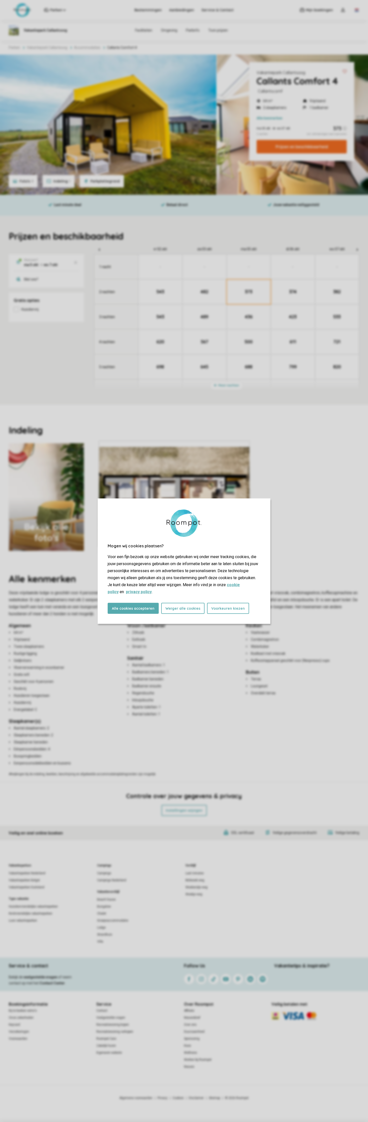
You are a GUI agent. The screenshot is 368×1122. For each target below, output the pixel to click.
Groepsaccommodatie (112, 920)
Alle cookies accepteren (133, 608)
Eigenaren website (109, 1052)
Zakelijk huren (106, 1045)
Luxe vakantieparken (23, 920)
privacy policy (139, 591)
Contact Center (52, 983)
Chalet (101, 913)
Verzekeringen (19, 1031)
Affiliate (189, 1010)
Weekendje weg (197, 887)
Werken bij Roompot (198, 1059)
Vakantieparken (20, 865)
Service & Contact (218, 10)
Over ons (190, 1024)
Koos (187, 1045)
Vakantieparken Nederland (27, 873)
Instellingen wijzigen (184, 810)
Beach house (106, 899)
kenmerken (269, 118)
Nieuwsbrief (192, 1017)
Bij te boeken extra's (23, 1010)
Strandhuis (104, 934)
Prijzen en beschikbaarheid (302, 146)
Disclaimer (196, 1098)
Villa (100, 941)
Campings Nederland (111, 880)
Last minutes (195, 873)
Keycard (14, 1024)
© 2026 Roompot (237, 1098)
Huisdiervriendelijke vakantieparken (33, 906)
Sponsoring (192, 1038)
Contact (101, 1010)
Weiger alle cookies (182, 608)
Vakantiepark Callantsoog (281, 72)
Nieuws (189, 1066)
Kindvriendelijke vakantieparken (30, 913)
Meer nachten (228, 385)
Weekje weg (194, 894)
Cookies (178, 1098)
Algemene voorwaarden (135, 1098)
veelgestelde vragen (40, 977)
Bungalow (104, 906)
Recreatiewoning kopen (112, 1024)
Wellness (190, 1052)
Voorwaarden (18, 1038)
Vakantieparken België (24, 880)
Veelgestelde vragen (110, 1017)
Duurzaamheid (194, 1031)
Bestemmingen (148, 10)
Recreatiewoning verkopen (114, 1031)
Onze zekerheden (21, 1017)
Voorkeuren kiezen (228, 608)
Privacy (162, 1098)
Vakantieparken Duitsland (26, 887)
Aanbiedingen (181, 10)
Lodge (101, 927)
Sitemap (214, 1098)
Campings (104, 865)
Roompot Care (106, 1038)
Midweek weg (195, 880)
